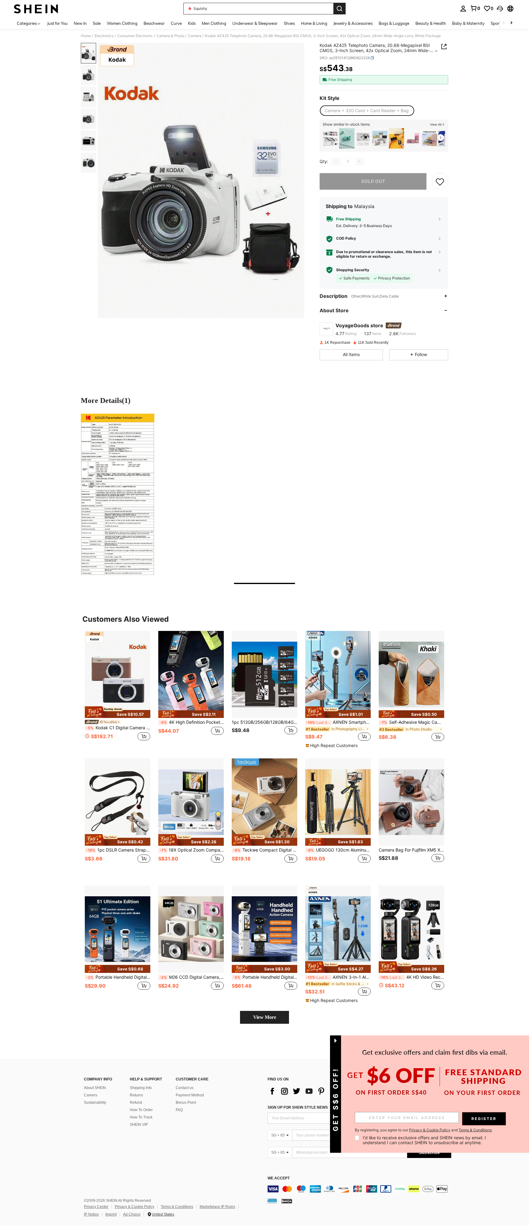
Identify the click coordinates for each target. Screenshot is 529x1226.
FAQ (179, 1110)
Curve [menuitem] (176, 23)
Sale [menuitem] (97, 23)
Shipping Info (141, 1088)
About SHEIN (95, 1088)
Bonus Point (186, 1102)
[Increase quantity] (359, 161)
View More (264, 1017)
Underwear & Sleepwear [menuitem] (255, 23)
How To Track (141, 1117)
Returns (136, 1095)
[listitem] (330, 138)
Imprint (111, 1214)
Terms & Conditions (177, 1207)
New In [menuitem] (80, 23)
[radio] (367, 110)
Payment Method (190, 1095)
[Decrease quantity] (336, 161)
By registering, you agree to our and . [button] (424, 1130)
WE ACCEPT (279, 1178)
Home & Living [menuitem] (314, 23)
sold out (373, 181)
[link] (475, 8)
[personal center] (463, 8)
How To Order (141, 1110)
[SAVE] (440, 181)
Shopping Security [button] (352, 270)
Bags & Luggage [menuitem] (394, 23)
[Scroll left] (504, 23)
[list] (317, 1091)
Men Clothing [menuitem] (214, 23)
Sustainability (95, 1102)
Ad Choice (132, 1214)
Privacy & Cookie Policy (134, 1207)
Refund (136, 1102)
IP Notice (91, 1214)
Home (86, 36)
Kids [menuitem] (192, 23)
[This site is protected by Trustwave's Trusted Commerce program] (272, 1201)
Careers (90, 1095)
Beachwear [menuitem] (154, 23)
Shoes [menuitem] (289, 23)
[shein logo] (36, 8)
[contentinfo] (359, 1189)
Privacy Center (96, 1207)
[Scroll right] (511, 23)
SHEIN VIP (139, 1124)
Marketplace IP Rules (217, 1207)
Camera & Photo (170, 36)
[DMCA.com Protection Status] (286, 1201)
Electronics (104, 36)
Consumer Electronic (135, 36)
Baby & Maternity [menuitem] (468, 23)
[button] (500, 8)
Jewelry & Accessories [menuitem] (353, 23)
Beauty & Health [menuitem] (430, 23)
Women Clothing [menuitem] (122, 23)
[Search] (339, 8)
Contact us (184, 1088)
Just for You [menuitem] (57, 23)
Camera (194, 36)
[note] (117, 712)
